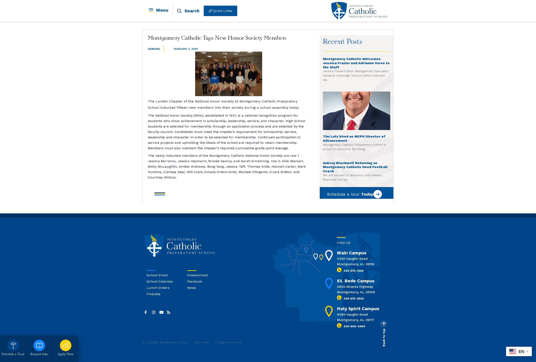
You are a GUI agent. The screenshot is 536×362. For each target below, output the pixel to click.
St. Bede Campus (355, 280)
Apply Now (65, 354)
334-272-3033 (354, 298)
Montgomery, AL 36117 (355, 320)
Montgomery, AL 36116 (355, 264)
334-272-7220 (353, 270)
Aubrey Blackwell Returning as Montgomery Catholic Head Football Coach (355, 167)
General (154, 48)
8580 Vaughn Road (352, 314)
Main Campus (351, 252)
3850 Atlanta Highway (355, 287)
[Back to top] (383, 323)
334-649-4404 (354, 326)
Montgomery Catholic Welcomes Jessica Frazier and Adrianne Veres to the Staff (356, 63)
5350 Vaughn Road (352, 259)
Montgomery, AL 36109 (356, 292)
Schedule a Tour (12, 354)
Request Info (39, 354)
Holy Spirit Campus (358, 308)
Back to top (383, 338)
